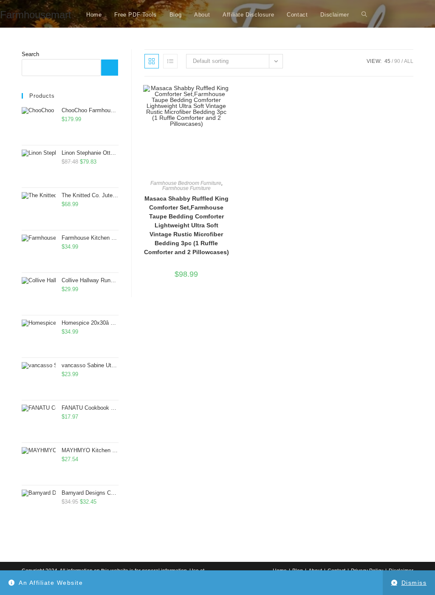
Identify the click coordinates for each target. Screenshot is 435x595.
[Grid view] (151, 61)
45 (387, 61)
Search (30, 54)
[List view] (170, 61)
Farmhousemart (35, 14)
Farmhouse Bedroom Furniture (185, 183)
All (408, 61)
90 (397, 61)
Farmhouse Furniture (186, 188)
